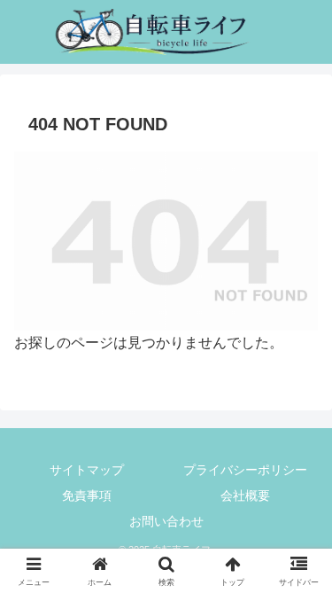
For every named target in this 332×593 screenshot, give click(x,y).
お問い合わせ (166, 521)
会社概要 (245, 495)
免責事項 (87, 495)
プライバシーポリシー (245, 470)
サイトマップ (87, 470)
